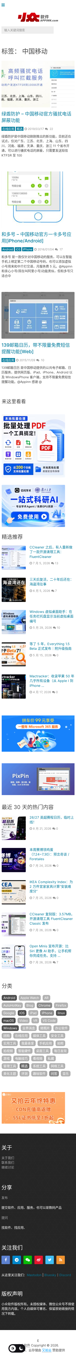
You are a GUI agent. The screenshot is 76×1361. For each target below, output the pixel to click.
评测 (24, 1074)
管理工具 (9, 1066)
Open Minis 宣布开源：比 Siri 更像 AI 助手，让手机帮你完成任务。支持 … (50, 951)
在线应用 (8, 129)
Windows (10, 1028)
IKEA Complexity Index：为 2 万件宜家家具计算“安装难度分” (51, 886)
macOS (8, 1021)
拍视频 (8, 1051)
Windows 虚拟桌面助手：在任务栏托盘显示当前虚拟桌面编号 (51, 616)
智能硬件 (24, 1051)
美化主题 (9, 1074)
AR (46, 998)
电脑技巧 (21, 1058)
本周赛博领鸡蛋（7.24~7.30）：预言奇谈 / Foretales (49, 854)
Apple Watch (29, 998)
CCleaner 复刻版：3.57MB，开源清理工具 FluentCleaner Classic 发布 (52, 919)
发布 (4, 1198)
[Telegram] (16, 1260)
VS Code (49, 1021)
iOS (18, 249)
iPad (33, 1013)
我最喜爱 (27, 1043)
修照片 (45, 1028)
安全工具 (57, 1036)
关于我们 (7, 1158)
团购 (6, 1036)
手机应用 (45, 1043)
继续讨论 (7, 1167)
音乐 (65, 1074)
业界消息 (28, 1028)
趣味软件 (39, 1074)
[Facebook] (5, 1260)
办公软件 (61, 1028)
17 (61, 249)
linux (61, 1013)
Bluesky (50, 1275)
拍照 (60, 1043)
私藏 (51, 1058)
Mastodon (34, 1275)
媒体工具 (39, 1036)
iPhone (27, 249)
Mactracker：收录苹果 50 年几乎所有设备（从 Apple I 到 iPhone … (52, 681)
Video (23, 1021)
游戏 (6, 1058)
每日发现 (60, 1051)
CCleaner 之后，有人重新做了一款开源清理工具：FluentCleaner (51, 552)
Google (8, 1013)
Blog (29, 1005)
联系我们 (7, 1162)
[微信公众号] (27, 1260)
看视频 (37, 1058)
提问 (4, 1218)
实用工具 (9, 1043)
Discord (65, 1275)
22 (51, 129)
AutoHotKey (12, 1005)
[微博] (38, 1260)
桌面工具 (42, 1051)
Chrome (44, 1005)
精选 (20, 129)
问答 (54, 1074)
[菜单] (4, 5)
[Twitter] (49, 1260)
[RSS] (60, 1260)
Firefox (61, 1005)
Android (7, 249)
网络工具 (57, 1066)
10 (42, 360)
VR (35, 1021)
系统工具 (39, 1066)
